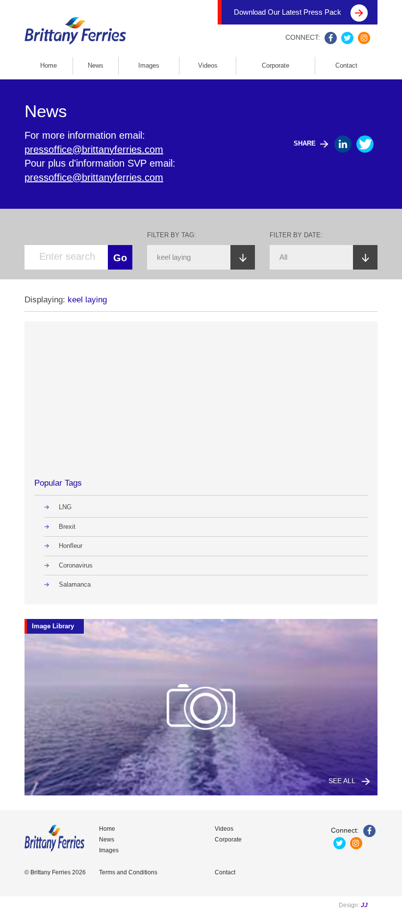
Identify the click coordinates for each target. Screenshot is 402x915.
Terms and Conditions (128, 872)
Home (48, 65)
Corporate (275, 65)
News (95, 65)
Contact (346, 65)
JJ (364, 905)
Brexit (67, 526)
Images (148, 65)
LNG (65, 507)
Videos (208, 65)
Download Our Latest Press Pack (288, 12)
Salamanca (75, 584)
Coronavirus (76, 565)
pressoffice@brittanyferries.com (94, 149)
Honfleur (70, 545)
